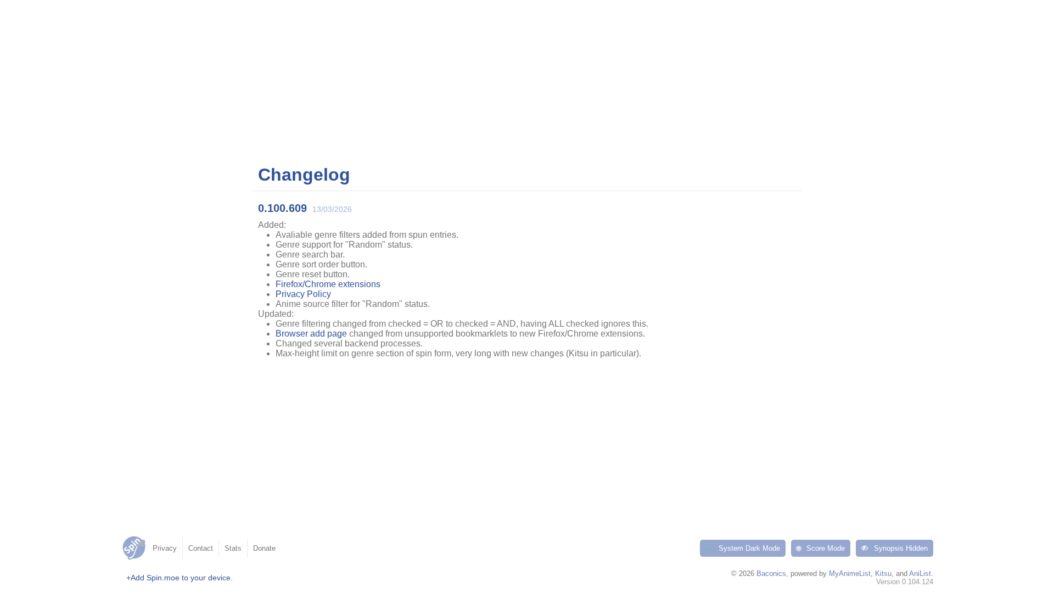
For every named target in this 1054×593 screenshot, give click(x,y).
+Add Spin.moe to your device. (179, 577)
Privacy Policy (303, 294)
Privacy (165, 548)
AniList (920, 573)
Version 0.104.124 (904, 582)
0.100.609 (282, 208)
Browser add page (311, 333)
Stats (233, 548)
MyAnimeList (850, 573)
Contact (200, 548)
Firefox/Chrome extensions (328, 284)
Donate (264, 548)
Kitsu (883, 573)
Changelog (304, 174)
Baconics (771, 573)
